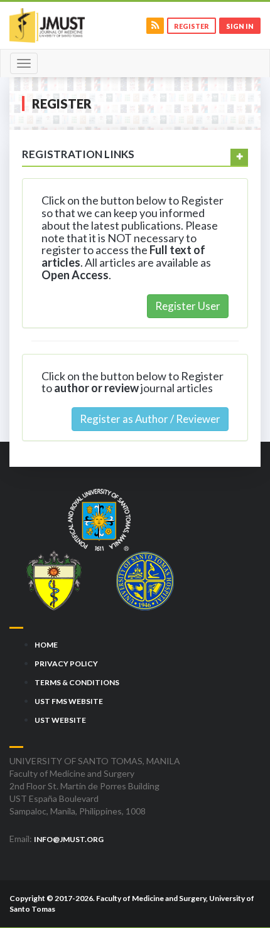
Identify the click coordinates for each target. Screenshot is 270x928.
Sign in (240, 26)
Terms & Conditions (77, 682)
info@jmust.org (69, 839)
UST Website (60, 720)
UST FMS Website (69, 701)
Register (191, 26)
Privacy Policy (66, 663)
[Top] (237, 889)
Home (46, 644)
